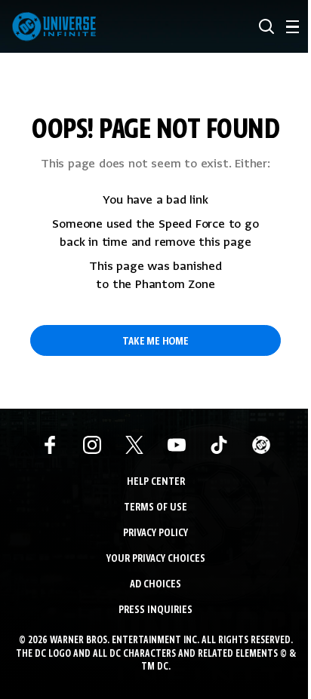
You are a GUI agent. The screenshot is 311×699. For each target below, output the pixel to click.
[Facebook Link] (50, 445)
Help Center (156, 482)
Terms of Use (155, 507)
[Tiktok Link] (219, 445)
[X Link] (134, 445)
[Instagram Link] (92, 445)
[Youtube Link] (177, 445)
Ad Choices (155, 584)
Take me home (155, 341)
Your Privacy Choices (155, 559)
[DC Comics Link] (261, 445)
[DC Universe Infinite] (54, 26)
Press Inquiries (155, 610)
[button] (266, 26)
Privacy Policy (155, 533)
